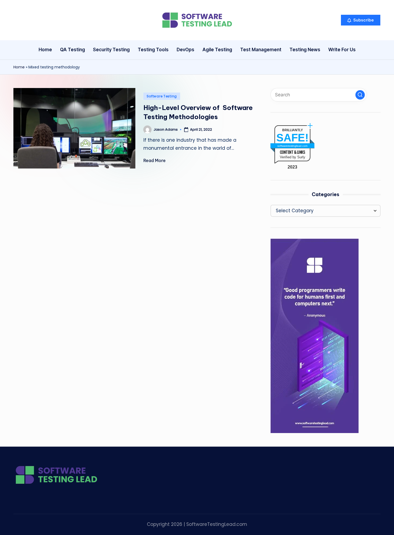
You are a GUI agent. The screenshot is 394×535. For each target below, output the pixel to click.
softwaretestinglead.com (292, 145)
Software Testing (162, 96)
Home (19, 67)
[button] (361, 20)
